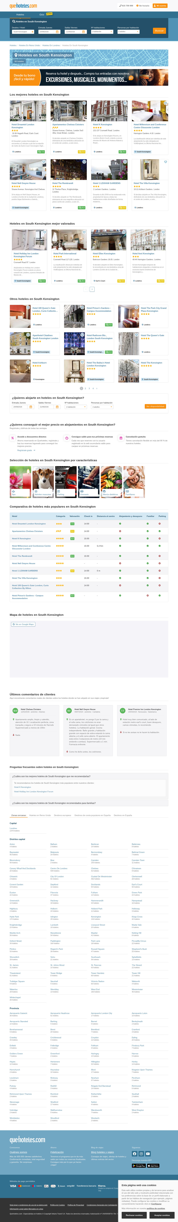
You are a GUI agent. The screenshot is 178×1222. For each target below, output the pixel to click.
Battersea (136, 844)
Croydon (95, 1037)
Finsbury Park (138, 1045)
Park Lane (95, 941)
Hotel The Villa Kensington (25, 578)
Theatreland (15, 973)
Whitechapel (15, 997)
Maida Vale (137, 925)
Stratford (54, 1102)
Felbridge (54, 1045)
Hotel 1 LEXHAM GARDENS (25, 571)
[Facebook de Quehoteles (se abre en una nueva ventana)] (134, 1154)
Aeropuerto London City (101, 1013)
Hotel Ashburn (40, 363)
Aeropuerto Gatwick (18, 1013)
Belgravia (54, 852)
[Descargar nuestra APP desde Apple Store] (153, 1166)
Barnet (94, 1021)
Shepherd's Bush (139, 949)
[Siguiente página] (96, 388)
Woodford (54, 1118)
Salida (71, 27)
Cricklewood (55, 1037)
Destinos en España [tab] (123, 815)
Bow (52, 860)
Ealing (134, 1037)
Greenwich (14, 900)
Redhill (53, 1086)
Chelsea (94, 868)
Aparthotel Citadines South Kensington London (45, 336)
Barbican (95, 844)
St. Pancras (96, 965)
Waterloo (14, 989)
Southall (135, 1094)
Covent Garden (16, 884)
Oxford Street (16, 941)
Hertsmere (55, 1062)
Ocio (41, 14)
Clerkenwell (137, 876)
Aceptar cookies (162, 1215)
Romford (54, 1094)
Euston (13, 892)
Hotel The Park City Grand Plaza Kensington (153, 309)
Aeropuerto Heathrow (59, 1013)
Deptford (54, 884)
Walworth (136, 981)
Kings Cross (137, 917)
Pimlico (13, 949)
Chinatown (136, 868)
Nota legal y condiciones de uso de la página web (28, 1205)
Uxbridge (14, 1110)
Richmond (136, 1086)
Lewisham (14, 1078)
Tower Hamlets (97, 973)
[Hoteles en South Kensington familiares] (134, 482)
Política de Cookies (57, 1205)
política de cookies (156, 1208)
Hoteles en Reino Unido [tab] (40, 815)
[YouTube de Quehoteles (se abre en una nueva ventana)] (148, 1154)
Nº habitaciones (98, 27)
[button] (160, 5)
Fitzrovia (54, 892)
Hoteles (13, 45)
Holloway (136, 909)
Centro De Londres (58, 868)
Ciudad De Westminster (101, 876)
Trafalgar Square (17, 981)
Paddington (55, 941)
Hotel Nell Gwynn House (23, 563)
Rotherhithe (96, 1094)
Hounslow (54, 1070)
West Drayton (138, 1110)
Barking (53, 1021)
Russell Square (97, 949)
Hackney (54, 900)
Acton (12, 844)
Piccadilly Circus (139, 941)
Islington (54, 917)
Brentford (95, 1029)
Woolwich (95, 1118)
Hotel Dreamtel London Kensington (29, 524)
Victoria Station (97, 981)
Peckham (136, 1078)
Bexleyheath (137, 1021)
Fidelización (57, 1152)
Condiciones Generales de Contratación (102, 1205)
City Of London (57, 876)
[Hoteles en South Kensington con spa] (20, 482)
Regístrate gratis (24, 450)
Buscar (159, 30)
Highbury (14, 909)
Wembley (54, 989)
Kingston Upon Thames (142, 1070)
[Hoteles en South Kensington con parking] (66, 482)
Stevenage (14, 1102)
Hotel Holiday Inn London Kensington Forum (33, 791)
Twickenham (137, 1102)
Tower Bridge (56, 973)
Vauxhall (54, 981)
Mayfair (94, 933)
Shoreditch (14, 957)
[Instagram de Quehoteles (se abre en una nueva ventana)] (141, 1154)
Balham (53, 844)
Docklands (95, 884)
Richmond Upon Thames (21, 1094)
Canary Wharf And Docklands (23, 868)
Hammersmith (97, 900)
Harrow (135, 1053)
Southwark (95, 957)
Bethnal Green (138, 852)
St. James (14, 965)
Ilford (93, 1070)
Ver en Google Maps (25, 624)
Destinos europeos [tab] (62, 815)
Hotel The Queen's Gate (152, 335)
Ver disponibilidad (155, 406)
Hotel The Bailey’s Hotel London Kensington (98, 364)
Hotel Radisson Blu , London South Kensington (100, 336)
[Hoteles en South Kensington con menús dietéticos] (111, 482)
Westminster (137, 989)
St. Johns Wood (57, 965)
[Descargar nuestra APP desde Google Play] (139, 1166)
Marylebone (55, 933)
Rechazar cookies (134, 1215)
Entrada (45, 27)
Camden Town (138, 860)
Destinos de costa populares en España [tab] (93, 815)
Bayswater (14, 852)
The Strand (137, 965)
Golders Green (16, 1053)
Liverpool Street (98, 925)
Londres (13, 828)
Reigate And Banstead (101, 1086)
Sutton (94, 1102)
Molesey (54, 1078)
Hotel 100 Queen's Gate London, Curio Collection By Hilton (45, 309)
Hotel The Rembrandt (22, 556)
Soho (52, 957)
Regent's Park (56, 949)
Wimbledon (15, 1118)
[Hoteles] (30, 6)
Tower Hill (136, 973)
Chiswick (13, 876)
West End (95, 989)
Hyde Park (14, 917)
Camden (95, 860)
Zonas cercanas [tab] (18, 815)
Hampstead (137, 900)
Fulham (94, 892)
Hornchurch (15, 1070)
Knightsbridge (16, 925)
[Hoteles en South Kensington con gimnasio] (88, 482)
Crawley (13, 1037)
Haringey (95, 1053)
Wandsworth (96, 1110)
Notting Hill (136, 933)
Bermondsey (96, 852)
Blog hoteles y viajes (102, 1152)
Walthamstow (56, 1110)
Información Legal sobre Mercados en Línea (26, 1209)
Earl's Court (137, 884)
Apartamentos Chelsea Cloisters (27, 531)
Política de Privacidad (76, 1205)
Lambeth (54, 925)
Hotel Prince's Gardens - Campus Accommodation (99, 309)
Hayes (12, 1062)
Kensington (96, 917)
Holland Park (96, 909)
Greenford (55, 1053)
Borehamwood (16, 1029)
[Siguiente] (92, 289)
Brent (52, 1029)
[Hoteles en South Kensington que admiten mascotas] (43, 482)
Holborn (53, 909)
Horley (135, 1062)
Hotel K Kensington (21, 538)
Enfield (13, 1045)
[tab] (89, 776)
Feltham (94, 1045)
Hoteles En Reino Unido (29, 45)
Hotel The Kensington (151, 363)
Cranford (136, 1029)
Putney (13, 1086)
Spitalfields (136, 957)
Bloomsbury (15, 860)
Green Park (137, 892)
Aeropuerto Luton (139, 1013)
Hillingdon (95, 1062)
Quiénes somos (18, 1152)
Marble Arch (15, 933)
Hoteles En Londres (51, 45)
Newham (95, 1078)
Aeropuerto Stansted (19, 1021)
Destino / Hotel (18, 27)
